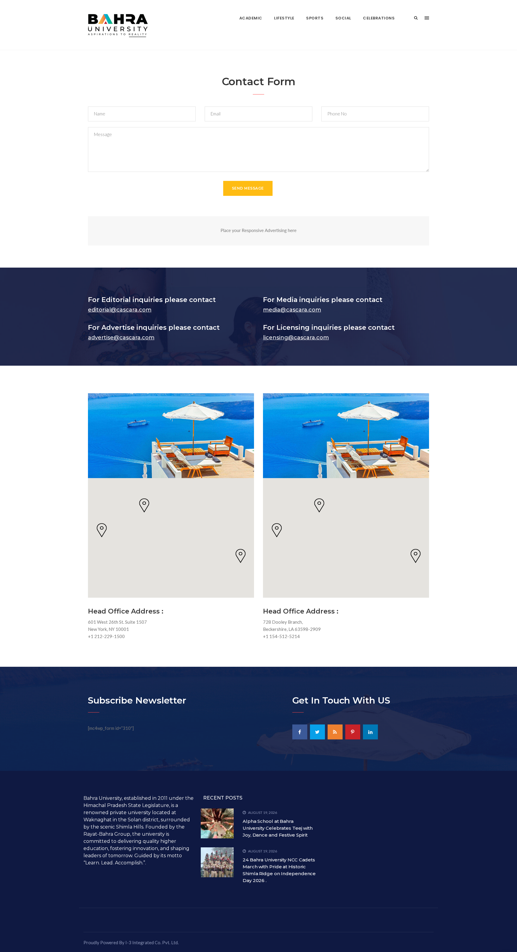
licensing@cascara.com (296, 337)
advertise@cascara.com (121, 337)
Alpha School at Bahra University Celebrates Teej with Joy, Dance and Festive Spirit (278, 828)
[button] (144, 505)
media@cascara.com (292, 309)
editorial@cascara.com (119, 309)
